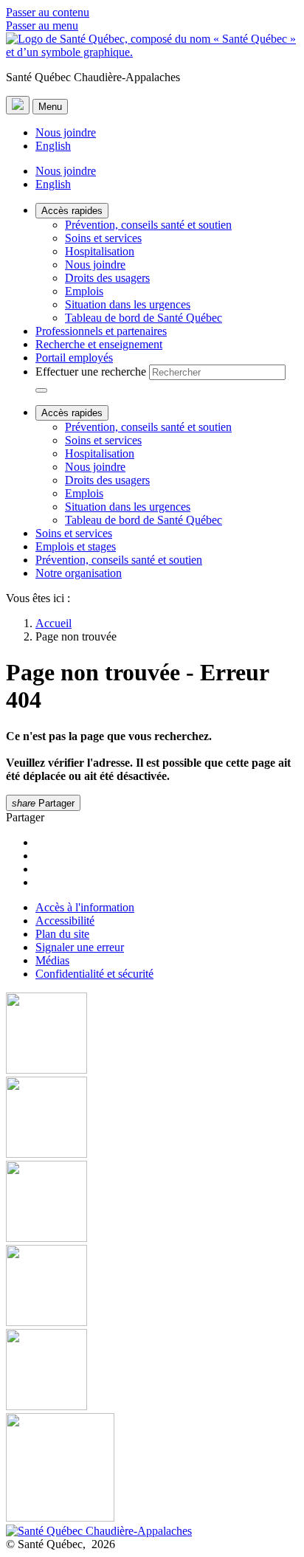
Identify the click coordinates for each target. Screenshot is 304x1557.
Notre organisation (78, 573)
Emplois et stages (75, 546)
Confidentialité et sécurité (94, 973)
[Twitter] (152, 1287)
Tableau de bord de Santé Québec (143, 317)
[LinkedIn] (152, 1371)
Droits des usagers (107, 278)
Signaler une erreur (79, 947)
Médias (52, 960)
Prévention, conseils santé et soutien (148, 224)
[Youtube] (152, 1203)
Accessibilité (64, 920)
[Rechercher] (41, 390)
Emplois (84, 291)
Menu (50, 106)
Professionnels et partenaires (101, 331)
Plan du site (62, 934)
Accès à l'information (84, 907)
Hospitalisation (99, 251)
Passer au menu (42, 25)
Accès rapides (72, 210)
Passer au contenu (47, 12)
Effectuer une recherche (90, 371)
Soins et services (103, 238)
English (53, 145)
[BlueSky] (152, 1469)
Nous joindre (65, 132)
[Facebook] (152, 1034)
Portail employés (74, 357)
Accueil (53, 623)
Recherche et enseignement (98, 344)
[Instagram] (152, 1119)
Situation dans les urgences (127, 304)
